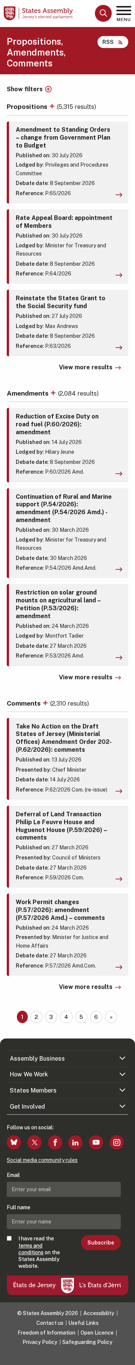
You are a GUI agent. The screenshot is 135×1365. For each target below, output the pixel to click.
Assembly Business (37, 1058)
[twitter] (34, 1142)
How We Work (29, 1074)
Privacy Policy (39, 1342)
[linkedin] (75, 1142)
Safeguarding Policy (87, 1342)
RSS (108, 42)
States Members (33, 1090)
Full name (18, 1207)
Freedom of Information (46, 1333)
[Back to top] (125, 1355)
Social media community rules (42, 1160)
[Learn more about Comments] (46, 703)
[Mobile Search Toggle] (103, 13)
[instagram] (117, 1142)
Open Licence (97, 1333)
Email (13, 1175)
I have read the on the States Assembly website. (39, 1252)
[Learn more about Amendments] (54, 393)
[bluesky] (14, 1142)
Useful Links (83, 1323)
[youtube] (96, 1142)
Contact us (49, 1323)
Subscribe (100, 1243)
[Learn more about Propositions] (53, 106)
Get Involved (27, 1106)
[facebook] (55, 1142)
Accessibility (98, 1313)
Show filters (25, 89)
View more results (85, 367)
